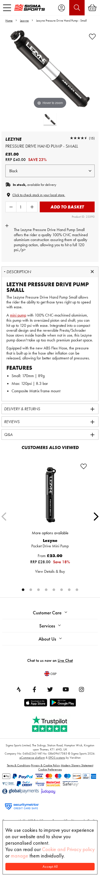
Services (47, 626)
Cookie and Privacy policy (68, 849)
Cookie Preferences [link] (50, 769)
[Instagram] (81, 689)
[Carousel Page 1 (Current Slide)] (23, 590)
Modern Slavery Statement (77, 765)
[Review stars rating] (79, 138)
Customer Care (47, 612)
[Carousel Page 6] (61, 590)
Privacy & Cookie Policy (45, 765)
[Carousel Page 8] (77, 590)
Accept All (50, 866)
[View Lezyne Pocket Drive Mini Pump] (50, 495)
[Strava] (19, 689)
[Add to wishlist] (92, 37)
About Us (47, 639)
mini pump (18, 315)
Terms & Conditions (18, 765)
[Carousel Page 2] (31, 590)
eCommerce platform (32, 758)
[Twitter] (50, 689)
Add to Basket (67, 207)
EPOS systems (56, 758)
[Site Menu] (7, 7)
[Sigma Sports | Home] (29, 7)
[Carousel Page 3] (38, 590)
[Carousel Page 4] (46, 590)
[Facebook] (34, 689)
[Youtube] (65, 689)
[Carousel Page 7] (69, 590)
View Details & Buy (50, 571)
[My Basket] (92, 7)
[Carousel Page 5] (54, 590)
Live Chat (65, 660)
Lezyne (24, 20)
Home (9, 20)
